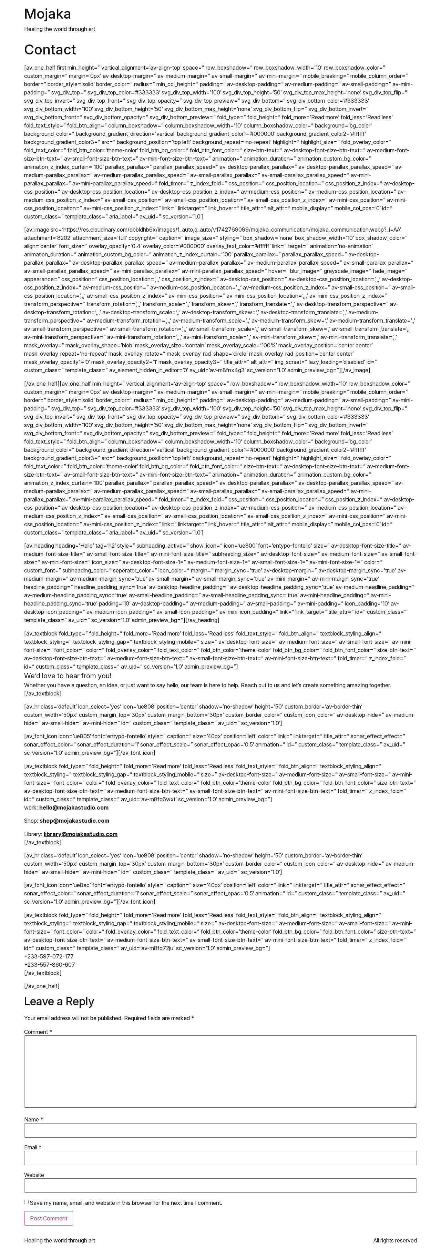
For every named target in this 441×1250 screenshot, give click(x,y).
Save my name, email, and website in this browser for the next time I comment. (126, 1203)
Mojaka (47, 13)
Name (33, 1119)
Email (33, 1147)
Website (34, 1175)
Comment (38, 1032)
